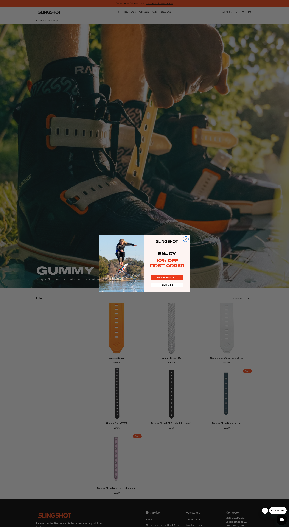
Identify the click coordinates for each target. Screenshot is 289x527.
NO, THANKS (167, 285)
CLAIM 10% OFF (167, 278)
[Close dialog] (185, 239)
